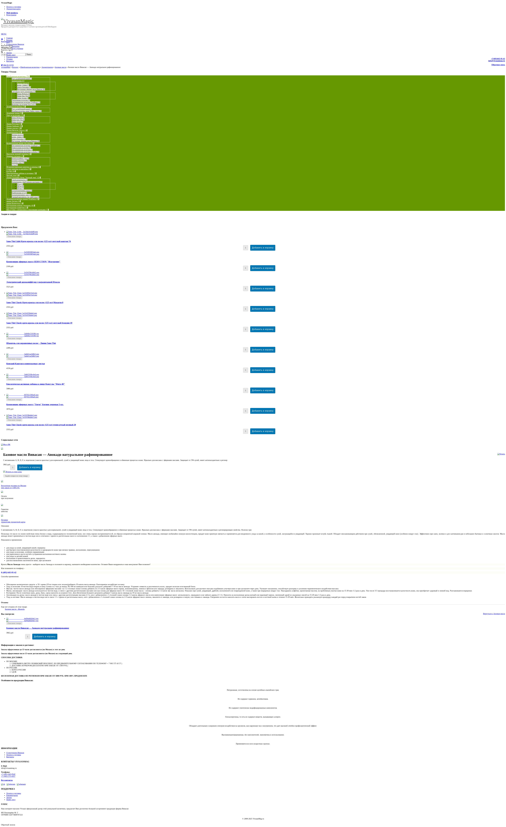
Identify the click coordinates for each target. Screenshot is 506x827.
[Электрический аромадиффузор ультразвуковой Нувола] (22, 273)
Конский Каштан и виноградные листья (25, 363)
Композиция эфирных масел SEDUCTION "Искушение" (33, 261)
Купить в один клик (13, 472)
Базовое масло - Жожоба (15, 609)
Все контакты (7, 780)
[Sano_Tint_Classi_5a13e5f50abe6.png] (21, 315)
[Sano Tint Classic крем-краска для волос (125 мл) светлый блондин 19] (21, 313)
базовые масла (60, 67)
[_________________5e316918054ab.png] (22, 254)
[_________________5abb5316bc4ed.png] (22, 377)
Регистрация (11, 15)
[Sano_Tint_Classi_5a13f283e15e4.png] (21, 295)
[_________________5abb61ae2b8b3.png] (22, 356)
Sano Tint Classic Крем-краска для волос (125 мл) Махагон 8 (34, 302)
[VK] (3, 784)
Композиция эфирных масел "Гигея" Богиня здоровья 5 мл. (35, 404)
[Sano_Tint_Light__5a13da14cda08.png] (22, 234)
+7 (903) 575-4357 (8, 776)
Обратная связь (498, 65)
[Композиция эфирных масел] (22, 395)
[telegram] (11, 784)
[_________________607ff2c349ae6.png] (22, 397)
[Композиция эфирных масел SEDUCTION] (22, 252)
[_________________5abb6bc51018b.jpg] (22, 336)
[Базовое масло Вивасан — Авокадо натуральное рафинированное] (22, 619)
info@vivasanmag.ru (496, 61)
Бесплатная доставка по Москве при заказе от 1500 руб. (13, 487)
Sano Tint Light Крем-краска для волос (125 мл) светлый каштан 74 (38, 241)
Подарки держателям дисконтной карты (13, 521)
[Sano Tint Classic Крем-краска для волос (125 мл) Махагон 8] (21, 293)
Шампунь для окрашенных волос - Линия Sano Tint (31, 343)
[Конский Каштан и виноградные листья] (22, 354)
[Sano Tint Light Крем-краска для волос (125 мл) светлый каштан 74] (22, 232)
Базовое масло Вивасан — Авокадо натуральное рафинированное (37, 628)
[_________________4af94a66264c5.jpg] (22, 621)
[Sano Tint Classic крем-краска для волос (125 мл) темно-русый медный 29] (21, 415)
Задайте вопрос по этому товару (16, 476)
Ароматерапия (47, 67)
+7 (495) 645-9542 (8, 774)
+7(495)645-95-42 (498, 59)
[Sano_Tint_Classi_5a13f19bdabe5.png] (21, 417)
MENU (3, 34)
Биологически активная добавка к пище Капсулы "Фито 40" (35, 384)
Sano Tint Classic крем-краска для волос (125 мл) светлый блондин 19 (39, 323)
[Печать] (501, 454)
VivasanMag (5, 67)
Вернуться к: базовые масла (494, 614)
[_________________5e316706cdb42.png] (22, 275)
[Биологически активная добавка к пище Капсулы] (22, 375)
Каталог (15, 67)
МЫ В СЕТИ (8, 65)
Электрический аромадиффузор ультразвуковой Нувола (33, 282)
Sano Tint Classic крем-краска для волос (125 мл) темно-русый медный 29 (41, 425)
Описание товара (14, 236)
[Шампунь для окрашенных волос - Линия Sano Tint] (22, 334)
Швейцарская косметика (30, 67)
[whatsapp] (21, 784)
